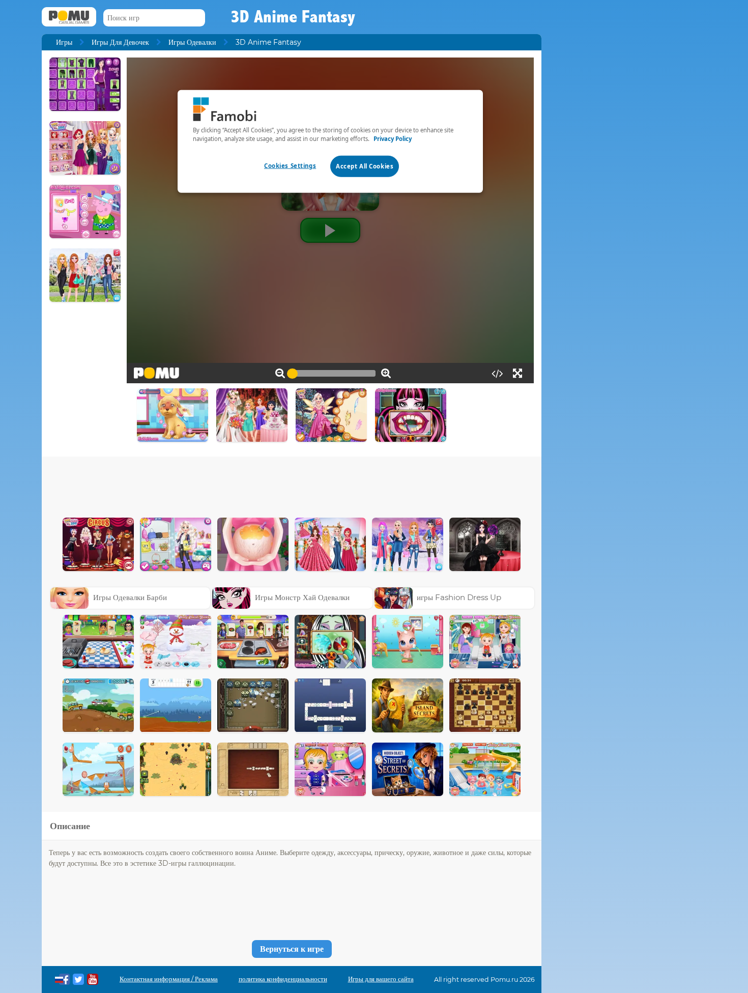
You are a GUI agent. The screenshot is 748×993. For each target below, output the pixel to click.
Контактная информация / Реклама (169, 979)
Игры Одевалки (192, 42)
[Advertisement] (291, 484)
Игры (64, 42)
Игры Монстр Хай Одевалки (302, 597)
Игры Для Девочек (120, 42)
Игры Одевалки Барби (130, 597)
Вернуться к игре (292, 949)
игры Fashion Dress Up (459, 597)
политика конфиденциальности (283, 979)
